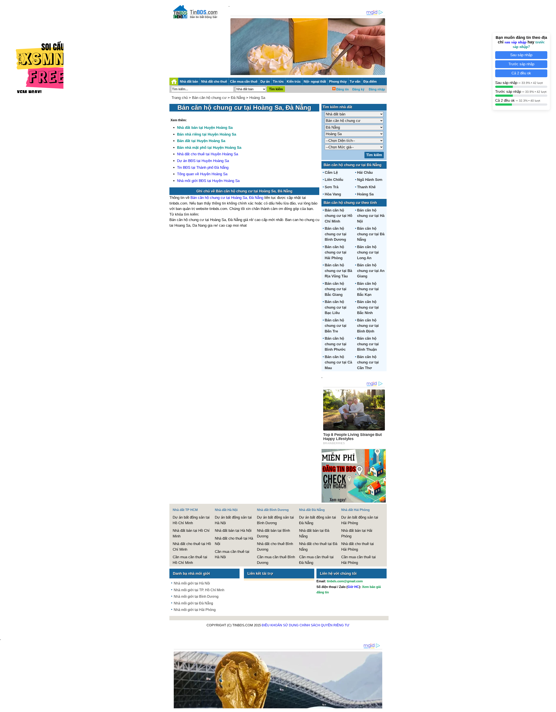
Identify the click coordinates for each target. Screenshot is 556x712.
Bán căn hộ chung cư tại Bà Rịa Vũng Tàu (338, 270)
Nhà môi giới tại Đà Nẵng (193, 603)
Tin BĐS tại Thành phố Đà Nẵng (202, 167)
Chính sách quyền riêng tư (324, 625)
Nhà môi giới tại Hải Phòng (195, 610)
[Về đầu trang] (551, 706)
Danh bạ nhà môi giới (191, 573)
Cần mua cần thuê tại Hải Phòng (358, 560)
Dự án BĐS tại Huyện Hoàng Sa (203, 161)
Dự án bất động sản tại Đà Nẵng (317, 520)
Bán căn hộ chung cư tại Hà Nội (370, 215)
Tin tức (278, 81)
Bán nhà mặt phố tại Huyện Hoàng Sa (209, 148)
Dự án (265, 81)
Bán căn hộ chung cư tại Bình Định (368, 325)
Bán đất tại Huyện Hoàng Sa (201, 141)
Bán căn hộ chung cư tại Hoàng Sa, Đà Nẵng (226, 198)
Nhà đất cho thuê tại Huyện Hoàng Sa (207, 154)
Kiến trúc (294, 81)
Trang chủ (180, 98)
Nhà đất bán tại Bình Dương (273, 533)
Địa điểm (370, 81)
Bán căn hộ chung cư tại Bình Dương (335, 234)
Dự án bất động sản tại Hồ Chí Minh (191, 520)
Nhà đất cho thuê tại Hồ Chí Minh (192, 547)
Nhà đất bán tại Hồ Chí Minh (191, 533)
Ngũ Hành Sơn (369, 180)
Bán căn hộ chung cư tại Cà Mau (338, 362)
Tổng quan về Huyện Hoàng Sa (202, 174)
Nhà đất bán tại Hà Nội (233, 531)
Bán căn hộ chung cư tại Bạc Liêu (335, 307)
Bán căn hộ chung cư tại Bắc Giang (335, 289)
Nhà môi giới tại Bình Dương (196, 596)
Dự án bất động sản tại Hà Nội (233, 520)
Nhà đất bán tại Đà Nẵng (314, 533)
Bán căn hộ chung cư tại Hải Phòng (335, 252)
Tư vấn (355, 81)
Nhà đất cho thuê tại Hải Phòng (357, 547)
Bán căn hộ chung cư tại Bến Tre (335, 325)
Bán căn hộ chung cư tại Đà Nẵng (370, 234)
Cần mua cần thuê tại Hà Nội (232, 554)
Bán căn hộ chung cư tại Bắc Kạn (368, 289)
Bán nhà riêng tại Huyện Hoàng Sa (206, 134)
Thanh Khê (366, 187)
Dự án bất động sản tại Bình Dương (275, 520)
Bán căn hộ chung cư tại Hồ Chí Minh (338, 215)
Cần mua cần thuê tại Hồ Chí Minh (190, 560)
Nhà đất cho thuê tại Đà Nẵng (318, 547)
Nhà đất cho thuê (214, 81)
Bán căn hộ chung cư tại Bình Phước (335, 344)
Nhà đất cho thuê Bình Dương (275, 547)
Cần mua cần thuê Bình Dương (276, 560)
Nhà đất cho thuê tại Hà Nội (234, 541)
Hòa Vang (333, 194)
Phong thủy (338, 81)
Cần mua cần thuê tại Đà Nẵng (316, 560)
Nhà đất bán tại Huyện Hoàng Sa (205, 128)
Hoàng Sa (257, 98)
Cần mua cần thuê (243, 81)
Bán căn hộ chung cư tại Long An (368, 252)
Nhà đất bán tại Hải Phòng (356, 533)
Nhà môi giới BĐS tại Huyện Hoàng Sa (208, 181)
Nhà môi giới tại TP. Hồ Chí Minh (199, 590)
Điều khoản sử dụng (280, 625)
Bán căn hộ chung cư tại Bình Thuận (368, 344)
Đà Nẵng (238, 98)
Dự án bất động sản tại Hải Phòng (359, 520)
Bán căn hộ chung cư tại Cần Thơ (368, 362)
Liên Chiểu (334, 180)
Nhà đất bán (189, 81)
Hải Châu (365, 172)
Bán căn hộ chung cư (209, 98)
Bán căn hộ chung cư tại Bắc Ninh (368, 307)
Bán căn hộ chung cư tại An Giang (370, 270)
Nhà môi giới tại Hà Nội (192, 583)
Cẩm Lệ (331, 172)
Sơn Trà (331, 187)
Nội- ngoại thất (315, 81)
